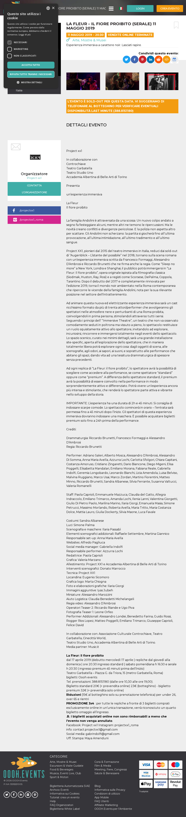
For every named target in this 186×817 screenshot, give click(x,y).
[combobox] (48, 8)
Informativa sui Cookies (64, 793)
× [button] (53, 8)
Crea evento (169, 8)
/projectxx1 (27, 210)
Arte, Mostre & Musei (89, 40)
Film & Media (102, 765)
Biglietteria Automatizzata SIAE (70, 786)
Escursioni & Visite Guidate (66, 765)
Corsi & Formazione (106, 762)
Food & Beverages (61, 769)
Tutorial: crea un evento (65, 797)
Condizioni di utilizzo (107, 793)
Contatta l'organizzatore (34, 189)
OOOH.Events (19, 780)
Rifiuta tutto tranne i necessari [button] (31, 74)
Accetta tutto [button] (31, 65)
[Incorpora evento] (166, 59)
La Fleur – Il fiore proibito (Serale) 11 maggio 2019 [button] (70, 8)
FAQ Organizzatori (61, 805)
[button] (111, 8)
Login (140, 8)
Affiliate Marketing (106, 805)
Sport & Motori (59, 777)
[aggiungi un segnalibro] (176, 25)
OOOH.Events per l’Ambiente (113, 808)
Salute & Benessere (106, 773)
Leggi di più (25, 34)
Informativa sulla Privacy (109, 789)
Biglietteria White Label (65, 808)
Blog (97, 786)
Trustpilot (143, 791)
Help (53, 801)
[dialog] (31, 46)
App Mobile (101, 797)
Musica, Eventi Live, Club (65, 773)
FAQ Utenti (101, 801)
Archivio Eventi (59, 789)
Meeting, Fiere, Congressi (110, 769)
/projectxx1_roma (31, 219)
